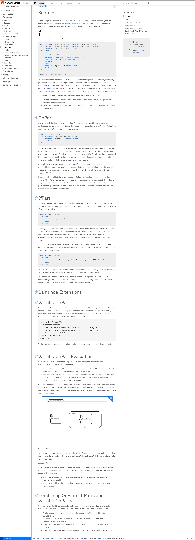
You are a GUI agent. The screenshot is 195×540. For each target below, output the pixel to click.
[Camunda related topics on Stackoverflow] (43, 6)
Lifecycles (78, 160)
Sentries (8, 47)
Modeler (6, 74)
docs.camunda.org (49, 538)
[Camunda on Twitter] (40, 6)
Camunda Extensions (132, 22)
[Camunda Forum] (45, 6)
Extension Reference (12, 53)
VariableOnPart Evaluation (134, 28)
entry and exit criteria (76, 23)
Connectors (8, 66)
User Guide (8, 14)
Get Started (27, 3)
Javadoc (7, 23)
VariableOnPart (130, 25)
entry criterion (46, 88)
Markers (7, 50)
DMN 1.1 (7, 28)
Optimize (49, 3)
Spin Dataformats (10, 63)
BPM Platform (39, 3)
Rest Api (7, 20)
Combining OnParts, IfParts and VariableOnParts (136, 32)
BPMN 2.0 (7, 26)
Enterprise (68, 3)
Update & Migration (12, 85)
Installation (8, 71)
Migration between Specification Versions (16, 56)
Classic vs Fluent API (12, 34)
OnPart (127, 16)
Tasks (7, 39)
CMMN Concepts (10, 37)
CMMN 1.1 (7, 31)
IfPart (127, 19)
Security (78, 3)
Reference (7, 17)
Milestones (9, 45)
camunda (82, 538)
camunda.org (37, 538)
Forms (6, 60)
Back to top (189, 538)
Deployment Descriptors (12, 68)
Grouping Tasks (10, 42)
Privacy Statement (102, 538)
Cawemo (59, 3)
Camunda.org (124, 3)
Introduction (8, 10)
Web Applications (11, 78)
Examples (7, 81)
